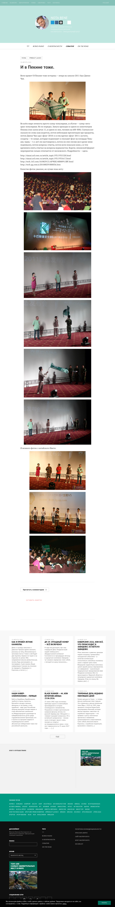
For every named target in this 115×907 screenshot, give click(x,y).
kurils (12, 809)
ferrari (46, 806)
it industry (79, 806)
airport (28, 804)
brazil (77, 804)
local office (21, 809)
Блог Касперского (82, 840)
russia (70, 812)
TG (52, 22)
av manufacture (60, 804)
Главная (5, 3)
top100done (22, 815)
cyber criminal (15, 806)
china (84, 804)
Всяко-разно (38, 46)
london (31, 809)
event (25, 806)
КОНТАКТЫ (56, 3)
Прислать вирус (81, 833)
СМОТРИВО (41, 3)
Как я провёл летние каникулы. (22, 643)
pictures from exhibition (35, 812)
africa (12, 804)
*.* (28, 46)
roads (63, 812)
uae (30, 815)
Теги (49, 3)
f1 (40, 806)
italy (70, 806)
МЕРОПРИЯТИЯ (24, 3)
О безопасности (55, 46)
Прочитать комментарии (34, 590)
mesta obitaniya (51, 809)
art (41, 804)
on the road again (17, 812)
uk (35, 815)
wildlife (51, 815)
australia (48, 804)
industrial (62, 806)
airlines (20, 804)
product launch (52, 812)
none (88, 809)
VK (57, 22)
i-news (53, 806)
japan (87, 806)
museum (71, 809)
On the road (83, 46)
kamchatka (95, 806)
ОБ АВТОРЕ (13, 3)
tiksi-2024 (97, 812)
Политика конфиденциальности (88, 829)
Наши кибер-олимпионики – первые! (24, 694)
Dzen (61, 22)
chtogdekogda (94, 804)
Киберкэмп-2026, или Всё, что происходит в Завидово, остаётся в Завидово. (90, 645)
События (70, 46)
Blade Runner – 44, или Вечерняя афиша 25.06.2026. (56, 696)
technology (87, 812)
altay (35, 804)
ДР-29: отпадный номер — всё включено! (57, 643)
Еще (57, 737)
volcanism (42, 815)
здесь (64, 904)
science (78, 812)
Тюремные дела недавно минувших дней (90, 694)
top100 (12, 815)
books (71, 804)
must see (80, 809)
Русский (106, 3)
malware (39, 809)
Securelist (79, 844)
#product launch (35, 58)
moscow (63, 809)
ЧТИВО (33, 3)
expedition (34, 806)
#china (24, 58)
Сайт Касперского (82, 836)
